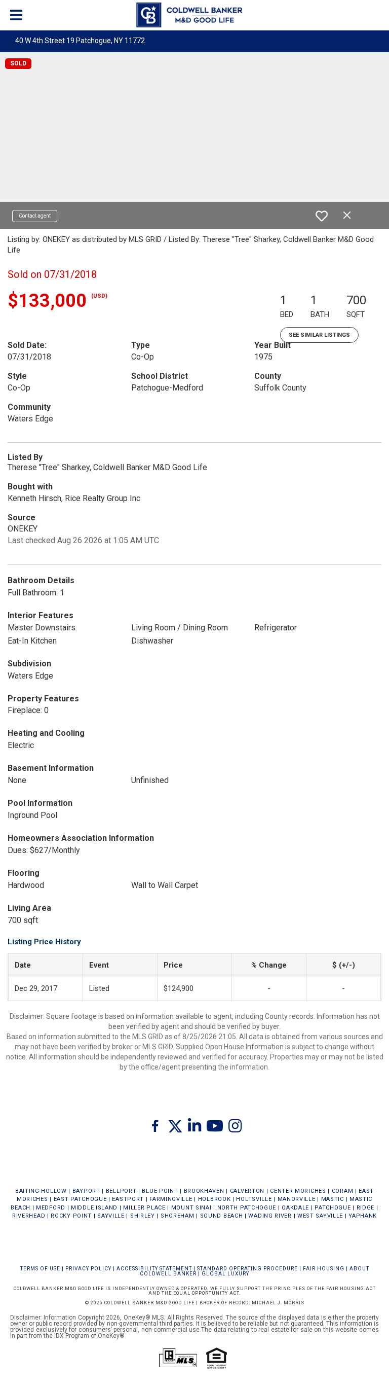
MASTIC (332, 1199)
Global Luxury (225, 1273)
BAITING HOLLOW (41, 1191)
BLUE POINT (160, 1191)
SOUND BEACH (221, 1216)
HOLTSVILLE (253, 1199)
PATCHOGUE (333, 1207)
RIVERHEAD (28, 1216)
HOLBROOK (214, 1199)
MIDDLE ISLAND (94, 1207)
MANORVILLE (297, 1199)
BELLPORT (121, 1191)
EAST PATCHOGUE (80, 1199)
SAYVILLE (111, 1216)
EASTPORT (128, 1199)
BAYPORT (86, 1191)
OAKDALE (295, 1207)
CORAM (343, 1191)
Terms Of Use (40, 1268)
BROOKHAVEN (204, 1191)
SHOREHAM (177, 1216)
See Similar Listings (319, 335)
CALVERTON (247, 1191)
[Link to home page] (194, 15)
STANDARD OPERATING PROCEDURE (247, 1268)
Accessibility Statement (154, 1268)
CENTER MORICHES (298, 1191)
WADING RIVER (269, 1216)
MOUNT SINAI (191, 1207)
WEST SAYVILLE (320, 1216)
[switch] (321, 216)
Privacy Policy (88, 1268)
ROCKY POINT (71, 1216)
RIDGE (366, 1207)
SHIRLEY (142, 1216)
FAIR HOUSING (323, 1268)
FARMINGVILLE (170, 1199)
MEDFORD (50, 1207)
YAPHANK (362, 1216)
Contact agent (35, 216)
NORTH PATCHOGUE (247, 1207)
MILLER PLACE (144, 1207)
